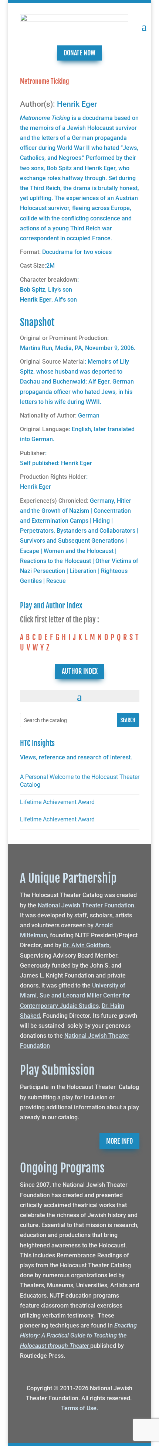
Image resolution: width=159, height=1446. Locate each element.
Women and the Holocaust (79, 550)
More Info (119, 1141)
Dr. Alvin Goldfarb (86, 945)
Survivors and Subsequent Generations (72, 540)
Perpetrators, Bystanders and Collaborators (77, 530)
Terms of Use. (79, 1408)
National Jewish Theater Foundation (86, 905)
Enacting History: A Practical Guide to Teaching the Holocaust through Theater (78, 1335)
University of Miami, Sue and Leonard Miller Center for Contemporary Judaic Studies (75, 995)
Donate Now (79, 53)
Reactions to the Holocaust (55, 560)
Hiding (101, 520)
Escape (29, 550)
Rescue (56, 580)
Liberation (83, 570)
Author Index (80, 671)
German (88, 415)
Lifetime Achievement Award (57, 802)
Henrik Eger (77, 104)
